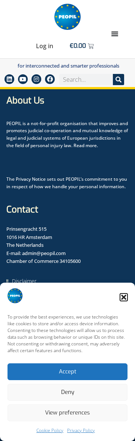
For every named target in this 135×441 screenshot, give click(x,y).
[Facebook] (50, 79)
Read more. (86, 145)
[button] (124, 297)
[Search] (118, 79)
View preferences (67, 412)
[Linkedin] (9, 79)
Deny (67, 392)
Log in (44, 46)
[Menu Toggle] (114, 33)
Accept (67, 371)
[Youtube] (23, 79)
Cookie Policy (49, 430)
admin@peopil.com (44, 253)
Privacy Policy (81, 430)
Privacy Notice (31, 179)
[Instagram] (36, 79)
